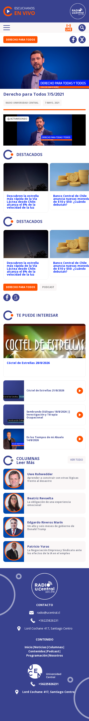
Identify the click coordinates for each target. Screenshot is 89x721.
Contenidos (36, 651)
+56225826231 (48, 620)
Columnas (55, 647)
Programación (36, 655)
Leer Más (25, 462)
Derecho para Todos (20, 39)
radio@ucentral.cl (48, 613)
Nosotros (56, 655)
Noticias (40, 647)
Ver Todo (76, 459)
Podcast (48, 287)
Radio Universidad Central (22, 102)
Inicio (28, 647)
